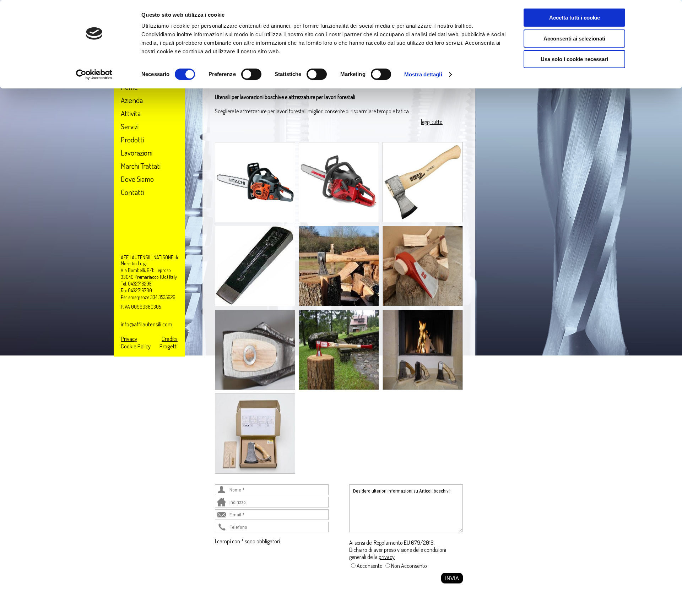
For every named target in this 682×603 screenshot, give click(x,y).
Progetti (168, 346)
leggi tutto (432, 121)
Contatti (132, 192)
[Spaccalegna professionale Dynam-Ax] (339, 349)
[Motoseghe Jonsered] (339, 181)
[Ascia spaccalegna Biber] (339, 265)
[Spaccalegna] (255, 265)
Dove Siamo (137, 179)
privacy (387, 556)
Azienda (132, 100)
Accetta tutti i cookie (574, 18)
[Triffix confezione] (255, 432)
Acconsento (370, 565)
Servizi (130, 126)
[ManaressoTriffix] (422, 349)
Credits (170, 338)
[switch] (251, 74)
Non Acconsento (409, 565)
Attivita (131, 113)
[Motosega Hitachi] (255, 181)
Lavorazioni (136, 152)
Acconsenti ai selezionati (574, 39)
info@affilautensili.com (146, 324)
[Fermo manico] (255, 349)
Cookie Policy (136, 346)
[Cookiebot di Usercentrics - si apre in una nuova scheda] (94, 74)
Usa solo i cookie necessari (574, 59)
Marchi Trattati (141, 165)
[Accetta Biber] (422, 181)
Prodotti (132, 139)
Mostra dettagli (423, 74)
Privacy (129, 338)
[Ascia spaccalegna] (422, 265)
